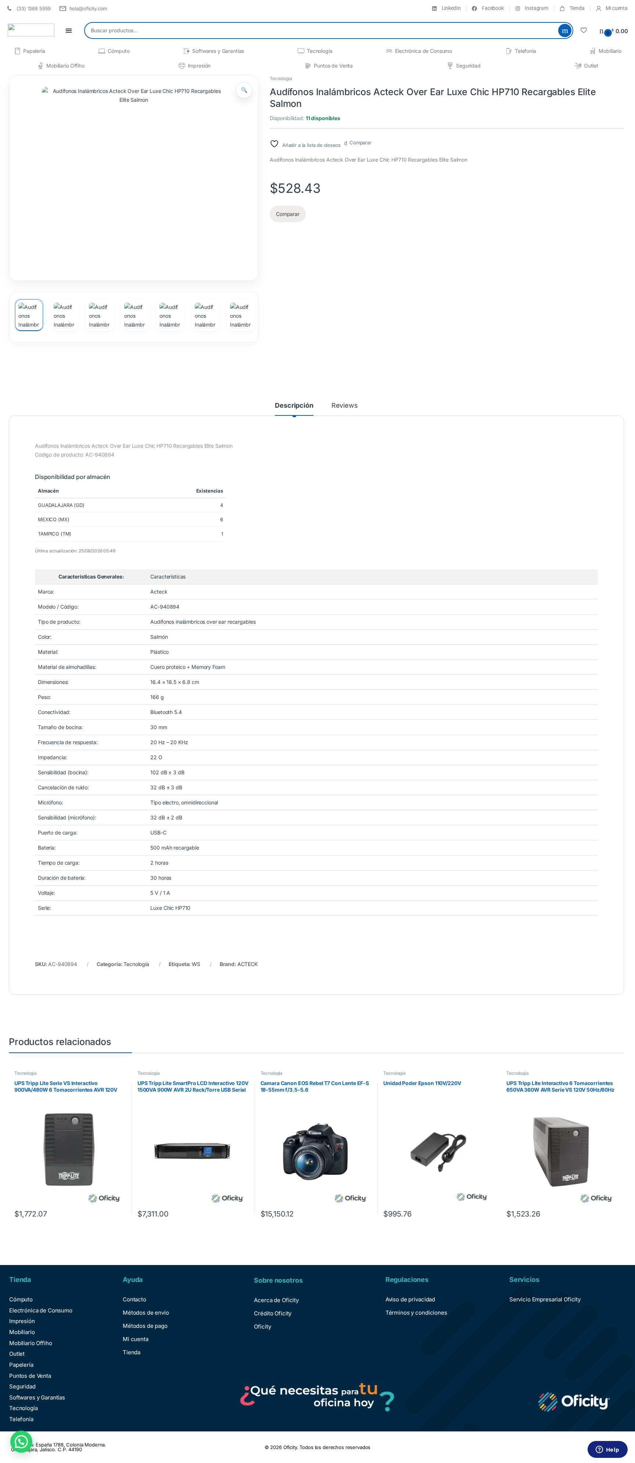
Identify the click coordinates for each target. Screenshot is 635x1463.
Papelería (34, 51)
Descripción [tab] (294, 405)
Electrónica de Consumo (423, 51)
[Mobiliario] (592, 51)
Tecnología (320, 51)
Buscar (564, 30)
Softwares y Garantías (218, 51)
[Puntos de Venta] (308, 65)
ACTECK (247, 964)
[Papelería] (17, 51)
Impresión (199, 65)
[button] (244, 90)
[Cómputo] (101, 51)
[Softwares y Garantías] (186, 51)
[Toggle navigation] (69, 30)
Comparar (360, 142)
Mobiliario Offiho (65, 65)
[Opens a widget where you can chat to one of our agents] (607, 1450)
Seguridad (468, 65)
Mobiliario (610, 51)
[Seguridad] (450, 65)
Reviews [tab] (344, 405)
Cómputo (118, 51)
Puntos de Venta (333, 65)
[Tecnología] (301, 51)
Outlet (591, 65)
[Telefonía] (509, 51)
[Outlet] (578, 65)
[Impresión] (182, 65)
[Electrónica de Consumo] (389, 51)
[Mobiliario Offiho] (40, 65)
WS (196, 964)
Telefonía (525, 51)
